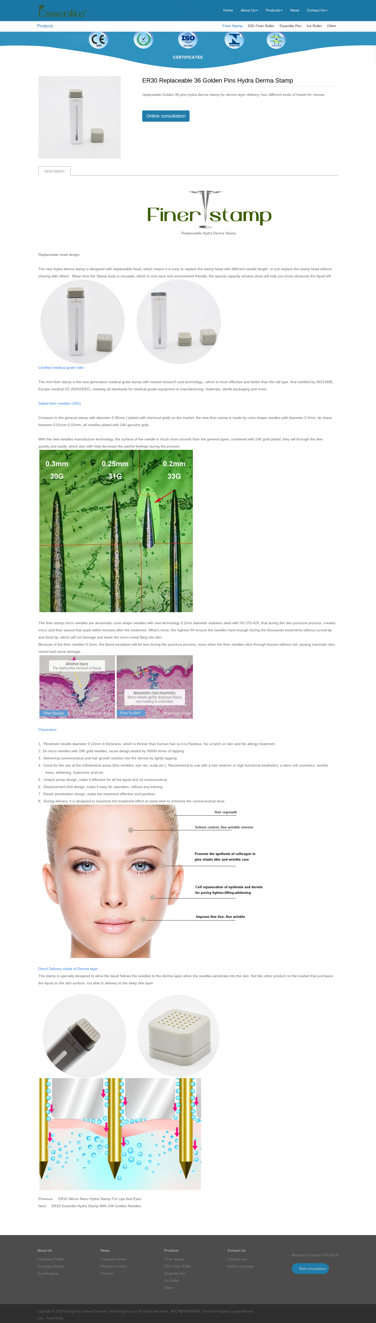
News (294, 10)
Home (228, 10)
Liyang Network (241, 1311)
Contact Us (316, 10)
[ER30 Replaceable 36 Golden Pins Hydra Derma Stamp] (79, 117)
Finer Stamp (232, 26)
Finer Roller (55, 1318)
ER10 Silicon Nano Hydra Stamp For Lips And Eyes (99, 1199)
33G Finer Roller (261, 26)
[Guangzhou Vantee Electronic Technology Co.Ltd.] (62, 17)
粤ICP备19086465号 (186, 1311)
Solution (107, 1273)
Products (273, 10)
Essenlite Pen (291, 26)
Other (331, 26)
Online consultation (165, 116)
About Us (248, 10)
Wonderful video (114, 1266)
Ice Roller (314, 26)
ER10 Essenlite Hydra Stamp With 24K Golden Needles (96, 1206)
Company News (113, 1259)
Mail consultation (312, 1269)
